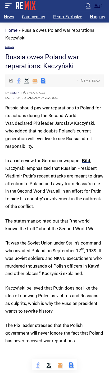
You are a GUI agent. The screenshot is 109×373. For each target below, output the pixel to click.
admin (15, 93)
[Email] (35, 80)
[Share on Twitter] (26, 80)
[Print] (43, 80)
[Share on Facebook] (18, 80)
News (9, 47)
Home (11, 30)
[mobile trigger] (9, 5)
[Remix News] (25, 5)
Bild (86, 160)
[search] (88, 6)
